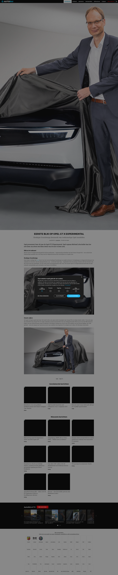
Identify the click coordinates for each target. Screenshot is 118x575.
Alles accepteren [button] (73, 295)
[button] (43, 296)
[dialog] (59, 287)
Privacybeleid (67, 285)
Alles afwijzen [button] (60, 295)
